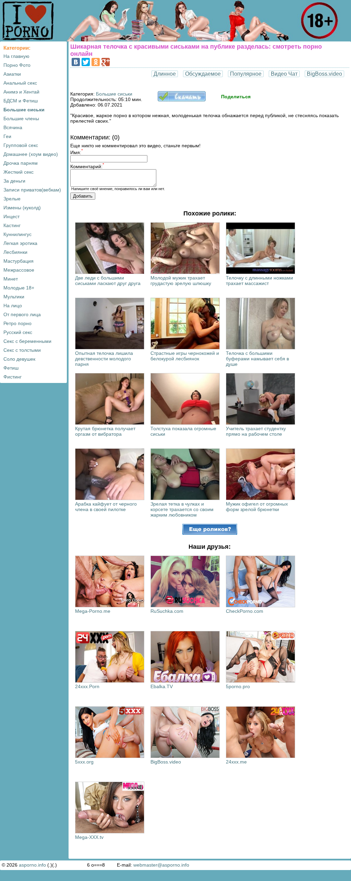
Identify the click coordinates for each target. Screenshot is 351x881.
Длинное (165, 74)
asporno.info (32, 865)
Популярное (246, 74)
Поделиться (236, 96)
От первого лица (22, 314)
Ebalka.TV (161, 686)
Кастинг (12, 225)
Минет (10, 279)
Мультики (13, 296)
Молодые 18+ (18, 287)
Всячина (12, 127)
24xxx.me (236, 762)
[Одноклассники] (96, 62)
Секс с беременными (27, 341)
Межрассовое (18, 270)
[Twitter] (86, 62)
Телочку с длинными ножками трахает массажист (259, 280)
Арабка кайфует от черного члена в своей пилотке (106, 506)
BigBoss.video (324, 74)
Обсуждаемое (203, 74)
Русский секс (17, 332)
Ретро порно (17, 323)
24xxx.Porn (87, 686)
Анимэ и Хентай (21, 92)
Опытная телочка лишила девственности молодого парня (104, 358)
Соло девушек (19, 359)
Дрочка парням (20, 163)
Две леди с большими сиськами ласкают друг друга (108, 280)
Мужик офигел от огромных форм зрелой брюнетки (257, 506)
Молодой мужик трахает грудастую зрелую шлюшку (180, 280)
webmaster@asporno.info (161, 865)
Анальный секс (20, 83)
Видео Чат (284, 74)
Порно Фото (17, 65)
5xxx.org (84, 762)
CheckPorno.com (244, 611)
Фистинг (12, 377)
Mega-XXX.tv (89, 837)
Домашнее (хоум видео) (30, 154)
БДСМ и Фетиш (20, 100)
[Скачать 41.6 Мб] (182, 99)
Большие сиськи (24, 109)
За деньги (14, 181)
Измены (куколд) (22, 207)
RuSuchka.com (166, 611)
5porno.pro (238, 686)
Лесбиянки (15, 252)
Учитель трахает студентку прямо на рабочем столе (256, 431)
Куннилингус (17, 234)
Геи (7, 136)
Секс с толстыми (22, 350)
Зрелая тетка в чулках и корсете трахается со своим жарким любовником (182, 509)
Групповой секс (20, 145)
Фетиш (11, 368)
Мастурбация (18, 261)
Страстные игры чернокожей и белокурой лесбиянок (184, 355)
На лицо (12, 305)
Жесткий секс (18, 172)
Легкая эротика (20, 243)
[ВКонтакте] (76, 62)
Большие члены (21, 118)
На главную (16, 56)
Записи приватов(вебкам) (32, 190)
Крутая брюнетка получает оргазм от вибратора (105, 431)
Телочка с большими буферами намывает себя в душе (257, 358)
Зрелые (12, 198)
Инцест (11, 216)
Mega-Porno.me (92, 611)
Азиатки (12, 74)
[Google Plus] (105, 62)
